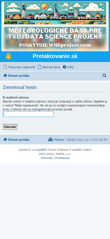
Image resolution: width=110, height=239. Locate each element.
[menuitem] (19, 67)
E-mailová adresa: (16, 97)
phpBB (40, 149)
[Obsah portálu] (8, 56)
